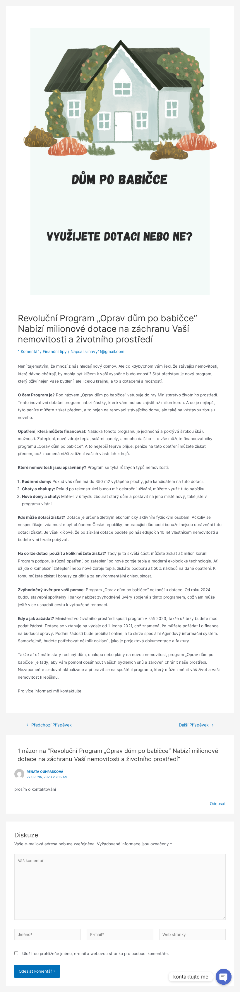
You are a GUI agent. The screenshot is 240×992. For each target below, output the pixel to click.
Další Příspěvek (196, 725)
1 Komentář (28, 351)
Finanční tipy (55, 351)
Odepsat (218, 803)
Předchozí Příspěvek (49, 725)
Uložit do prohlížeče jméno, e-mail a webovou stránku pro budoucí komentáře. (95, 953)
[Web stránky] (192, 935)
